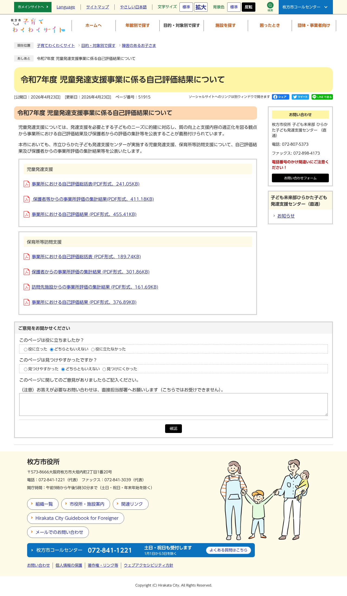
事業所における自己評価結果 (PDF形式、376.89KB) (84, 302)
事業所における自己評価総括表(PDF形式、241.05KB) (86, 184)
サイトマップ (97, 7)
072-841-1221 (51, 480)
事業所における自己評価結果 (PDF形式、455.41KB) (84, 214)
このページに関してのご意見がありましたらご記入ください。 (80, 380)
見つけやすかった (43, 369)
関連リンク (132, 504)
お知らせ (286, 216)
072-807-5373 (295, 144)
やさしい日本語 (133, 7)
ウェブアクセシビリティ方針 (148, 565)
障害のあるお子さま (139, 45)
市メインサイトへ (31, 6)
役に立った (37, 349)
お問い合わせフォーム (300, 178)
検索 (270, 10)
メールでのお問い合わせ (59, 532)
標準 (186, 7)
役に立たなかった (110, 349)
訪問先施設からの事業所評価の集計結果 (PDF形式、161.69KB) (95, 287)
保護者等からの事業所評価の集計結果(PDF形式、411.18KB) (93, 199)
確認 (173, 428)
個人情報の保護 (69, 565)
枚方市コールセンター (301, 7)
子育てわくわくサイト (56, 45)
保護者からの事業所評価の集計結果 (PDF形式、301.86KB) (91, 272)
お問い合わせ (38, 565)
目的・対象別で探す (98, 45)
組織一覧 (44, 504)
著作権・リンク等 (103, 565)
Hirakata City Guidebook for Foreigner (77, 518)
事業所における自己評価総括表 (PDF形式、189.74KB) (86, 256)
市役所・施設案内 (87, 504)
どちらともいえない (71, 349)
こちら (229, 550)
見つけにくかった (122, 369)
